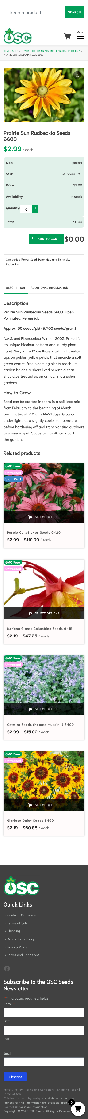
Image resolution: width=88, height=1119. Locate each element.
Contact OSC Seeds (21, 915)
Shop (15, 50)
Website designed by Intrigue (23, 1098)
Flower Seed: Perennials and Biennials (43, 50)
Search (74, 12)
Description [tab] (15, 287)
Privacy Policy (17, 947)
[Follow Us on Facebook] (7, 968)
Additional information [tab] (49, 287)
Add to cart (48, 239)
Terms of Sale (17, 923)
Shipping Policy (67, 1089)
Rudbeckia (74, 50)
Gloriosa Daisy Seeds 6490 (30, 820)
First (7, 1021)
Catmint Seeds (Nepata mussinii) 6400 (40, 724)
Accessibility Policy (20, 939)
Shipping (13, 931)
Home (7, 50)
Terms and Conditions (23, 954)
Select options (47, 517)
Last (6, 1039)
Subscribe (15, 1076)
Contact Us (11, 1106)
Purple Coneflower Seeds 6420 (34, 532)
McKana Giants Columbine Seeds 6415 (40, 628)
